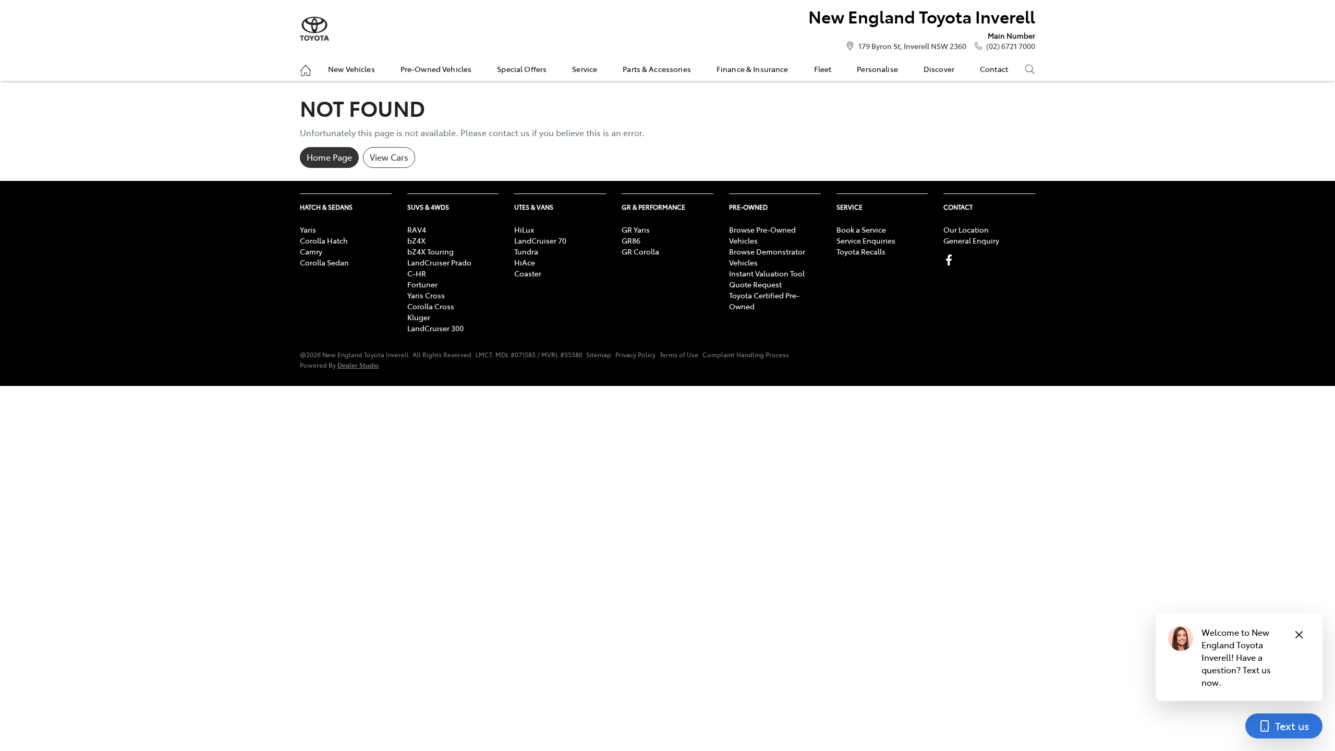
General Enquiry (971, 240)
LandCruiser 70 (540, 240)
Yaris (308, 229)
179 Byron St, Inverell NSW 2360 (912, 46)
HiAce (524, 262)
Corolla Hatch (324, 240)
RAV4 (416, 229)
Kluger (418, 317)
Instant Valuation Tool (767, 273)
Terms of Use (679, 354)
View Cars (389, 157)
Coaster (527, 273)
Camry (311, 251)
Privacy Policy (635, 354)
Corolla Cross (430, 306)
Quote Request (755, 284)
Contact (994, 69)
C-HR (416, 273)
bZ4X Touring (430, 251)
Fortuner (422, 284)
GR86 (631, 240)
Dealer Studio (358, 364)
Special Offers (522, 69)
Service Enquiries (865, 240)
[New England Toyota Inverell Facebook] (950, 260)
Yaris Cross (426, 295)
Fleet (823, 69)
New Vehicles (351, 69)
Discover (939, 69)
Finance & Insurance (752, 69)
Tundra (526, 251)
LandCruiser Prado (439, 262)
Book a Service (861, 229)
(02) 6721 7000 (1010, 46)
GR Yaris (636, 229)
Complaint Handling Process (745, 354)
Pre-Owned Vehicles (436, 69)
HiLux (524, 229)
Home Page (329, 157)
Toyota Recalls (860, 251)
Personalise (877, 69)
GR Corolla (640, 251)
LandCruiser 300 (435, 328)
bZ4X (416, 240)
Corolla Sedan (324, 262)
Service (584, 69)
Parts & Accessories (657, 69)
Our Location (966, 229)
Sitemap (598, 354)
